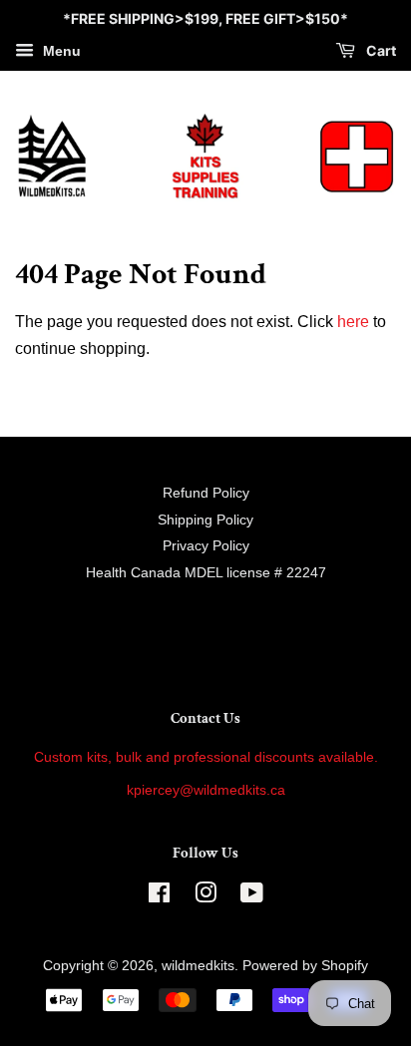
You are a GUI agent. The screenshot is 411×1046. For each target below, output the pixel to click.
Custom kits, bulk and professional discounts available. (206, 757)
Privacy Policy (206, 545)
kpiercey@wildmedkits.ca (206, 790)
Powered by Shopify (305, 965)
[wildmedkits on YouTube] (251, 896)
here (353, 321)
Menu (60, 51)
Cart (379, 50)
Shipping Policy (205, 520)
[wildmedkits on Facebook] (159, 896)
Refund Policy (206, 493)
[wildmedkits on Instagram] (205, 896)
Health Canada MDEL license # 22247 (206, 572)
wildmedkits (198, 965)
